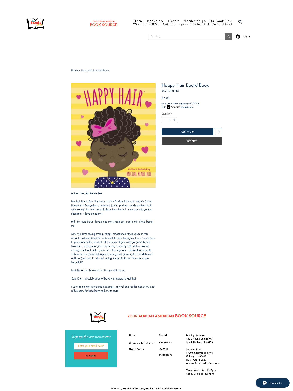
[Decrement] (164, 120)
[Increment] (175, 120)
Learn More (187, 106)
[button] (240, 22)
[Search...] (228, 36)
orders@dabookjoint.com (202, 363)
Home (74, 70)
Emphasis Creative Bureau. (168, 388)
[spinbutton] (170, 120)
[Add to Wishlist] (218, 131)
